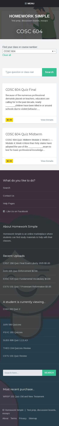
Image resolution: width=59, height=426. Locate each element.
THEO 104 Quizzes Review (17, 348)
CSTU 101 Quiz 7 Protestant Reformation (24, 286)
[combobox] (29, 51)
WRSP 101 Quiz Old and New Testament (23, 396)
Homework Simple (29, 16)
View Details (47, 120)
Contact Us (8, 195)
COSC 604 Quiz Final (21, 89)
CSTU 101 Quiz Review (15, 356)
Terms (13, 418)
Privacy (23, 418)
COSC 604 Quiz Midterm (24, 134)
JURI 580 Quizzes (12, 324)
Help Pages (9, 203)
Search (6, 187)
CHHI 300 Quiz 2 (11, 309)
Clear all (6, 55)
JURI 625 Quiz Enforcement (17, 271)
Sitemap (33, 418)
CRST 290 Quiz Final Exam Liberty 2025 (23, 263)
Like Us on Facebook (17, 211)
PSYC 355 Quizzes (13, 332)
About (5, 418)
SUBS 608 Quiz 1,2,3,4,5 (15, 340)
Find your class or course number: (20, 47)
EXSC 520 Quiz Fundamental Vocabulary (23, 279)
